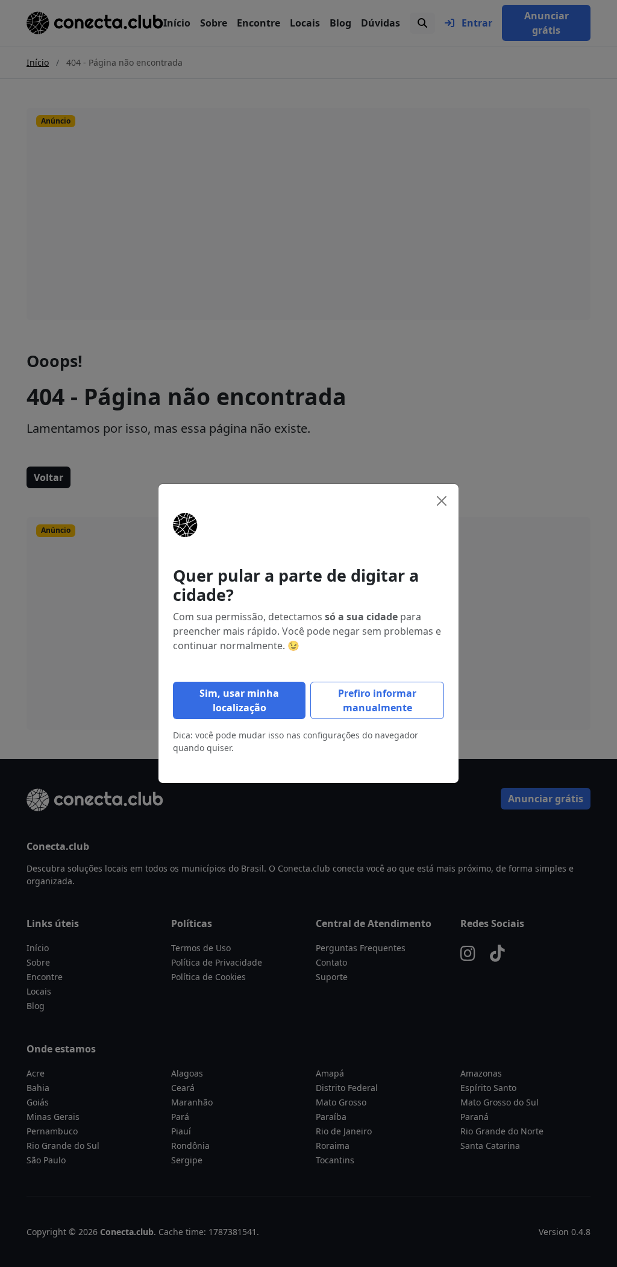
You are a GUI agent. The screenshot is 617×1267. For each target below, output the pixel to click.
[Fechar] (441, 501)
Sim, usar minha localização (239, 700)
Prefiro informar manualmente (377, 700)
